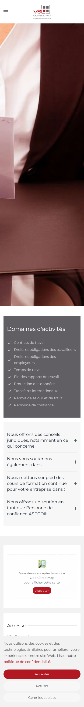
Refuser (42, 686)
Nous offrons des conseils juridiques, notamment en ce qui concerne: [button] (37, 440)
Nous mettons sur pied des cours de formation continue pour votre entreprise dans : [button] (37, 483)
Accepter (42, 590)
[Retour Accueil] (42, 11)
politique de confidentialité (27, 661)
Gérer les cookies (42, 698)
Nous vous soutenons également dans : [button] (29, 461)
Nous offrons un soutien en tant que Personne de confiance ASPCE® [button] (35, 507)
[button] (6, 11)
